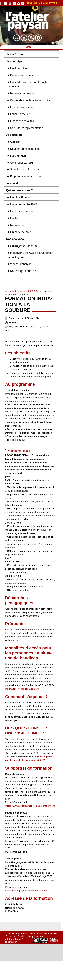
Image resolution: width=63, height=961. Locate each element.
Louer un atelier (20, 114)
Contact (15, 218)
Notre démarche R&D (23, 204)
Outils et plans (19, 68)
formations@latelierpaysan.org (22, 688)
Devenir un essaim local (25, 148)
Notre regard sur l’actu (24, 271)
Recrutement (18, 225)
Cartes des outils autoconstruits (30, 100)
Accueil (9, 291)
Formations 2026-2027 (27, 291)
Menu (29, 47)
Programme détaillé (19, 450)
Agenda (14, 183)
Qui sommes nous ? (19, 190)
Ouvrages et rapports (23, 246)
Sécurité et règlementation (26, 128)
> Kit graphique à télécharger (14, 940)
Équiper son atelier (22, 107)
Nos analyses (15, 239)
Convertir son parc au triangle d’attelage (27, 84)
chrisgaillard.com (35, 936)
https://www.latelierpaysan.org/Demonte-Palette (30, 805)
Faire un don (18, 155)
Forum (32, 3)
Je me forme (14, 54)
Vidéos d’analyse (20, 264)
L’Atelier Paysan (20, 197)
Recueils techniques (22, 93)
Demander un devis (22, 75)
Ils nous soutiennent (22, 211)
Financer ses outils (22, 121)
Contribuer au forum (22, 162)
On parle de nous (21, 232)
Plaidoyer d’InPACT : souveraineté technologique (30, 255)
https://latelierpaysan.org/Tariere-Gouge (26, 890)
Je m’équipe (14, 61)
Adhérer (15, 141)
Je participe (14, 134)
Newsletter (48, 3)
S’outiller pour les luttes (25, 169)
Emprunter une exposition (26, 176)
